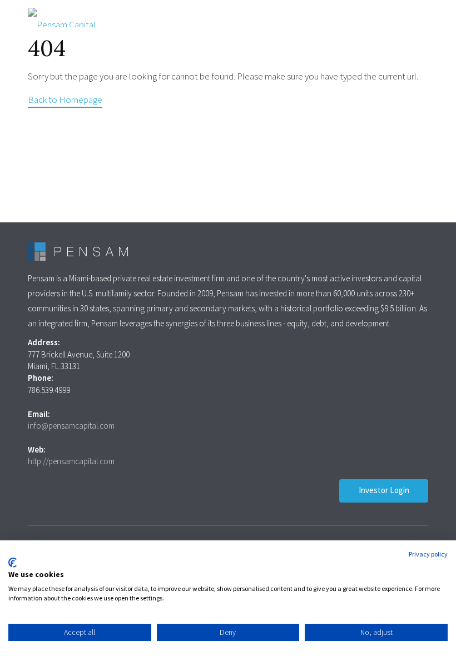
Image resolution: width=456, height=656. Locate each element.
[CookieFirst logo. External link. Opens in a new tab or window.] (12, 563)
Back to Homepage (65, 99)
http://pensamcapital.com (71, 461)
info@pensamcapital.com (71, 425)
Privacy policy (428, 554)
